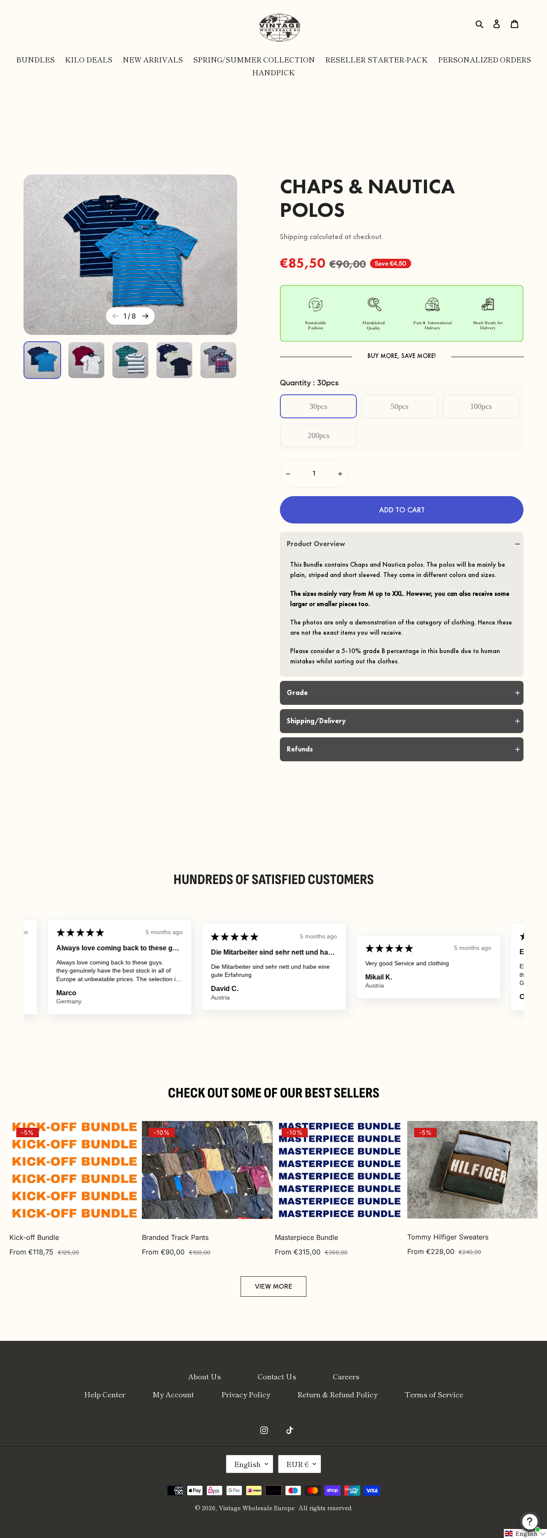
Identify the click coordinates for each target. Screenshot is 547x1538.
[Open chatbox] (530, 1521)
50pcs (400, 406)
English (247, 1463)
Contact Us (277, 1376)
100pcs (481, 406)
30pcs (318, 406)
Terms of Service (434, 1394)
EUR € (297, 1463)
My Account (173, 1394)
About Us (204, 1376)
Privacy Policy (245, 1394)
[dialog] (480, 23)
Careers (346, 1376)
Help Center (104, 1394)
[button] (401, 510)
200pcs (318, 435)
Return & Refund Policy (337, 1394)
